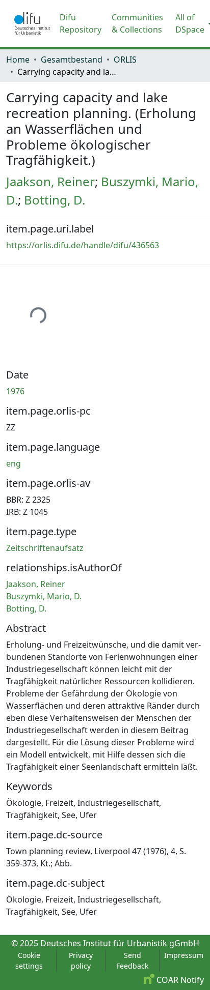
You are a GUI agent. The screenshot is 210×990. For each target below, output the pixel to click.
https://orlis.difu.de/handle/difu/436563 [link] (82, 245)
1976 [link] (15, 391)
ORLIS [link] (125, 59)
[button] (32, 23)
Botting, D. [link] (54, 199)
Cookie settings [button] (29, 960)
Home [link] (18, 59)
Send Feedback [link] (132, 960)
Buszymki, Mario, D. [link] (44, 596)
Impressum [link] (183, 955)
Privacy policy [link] (81, 960)
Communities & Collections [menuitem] (137, 23)
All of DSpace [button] (189, 23)
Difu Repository (80, 23)
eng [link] (13, 463)
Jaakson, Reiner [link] (50, 181)
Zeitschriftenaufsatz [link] (45, 548)
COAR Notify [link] (179, 979)
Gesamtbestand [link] (71, 59)
